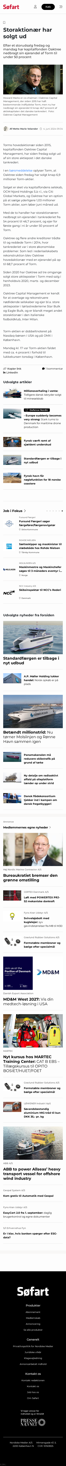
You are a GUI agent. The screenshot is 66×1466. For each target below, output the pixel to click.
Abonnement (33, 1312)
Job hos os (33, 1392)
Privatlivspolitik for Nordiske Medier (33, 1346)
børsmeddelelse (21, 170)
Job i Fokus (12, 511)
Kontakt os (33, 1386)
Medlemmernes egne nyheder (25, 827)
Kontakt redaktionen (33, 1380)
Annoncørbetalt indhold (33, 1364)
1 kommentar (54, 368)
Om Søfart (33, 1398)
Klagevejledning (33, 1358)
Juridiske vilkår (33, 1352)
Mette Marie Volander (25, 128)
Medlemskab (33, 1318)
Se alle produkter (33, 1329)
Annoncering (33, 1323)
